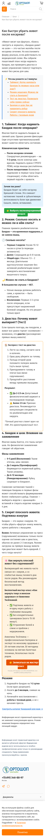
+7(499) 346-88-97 (12, 777)
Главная (5, 16)
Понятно (22, 832)
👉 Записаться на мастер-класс (24, 664)
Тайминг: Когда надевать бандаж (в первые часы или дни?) (24, 85)
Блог (15, 16)
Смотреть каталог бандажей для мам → (22, 709)
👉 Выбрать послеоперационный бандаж (24, 212)
